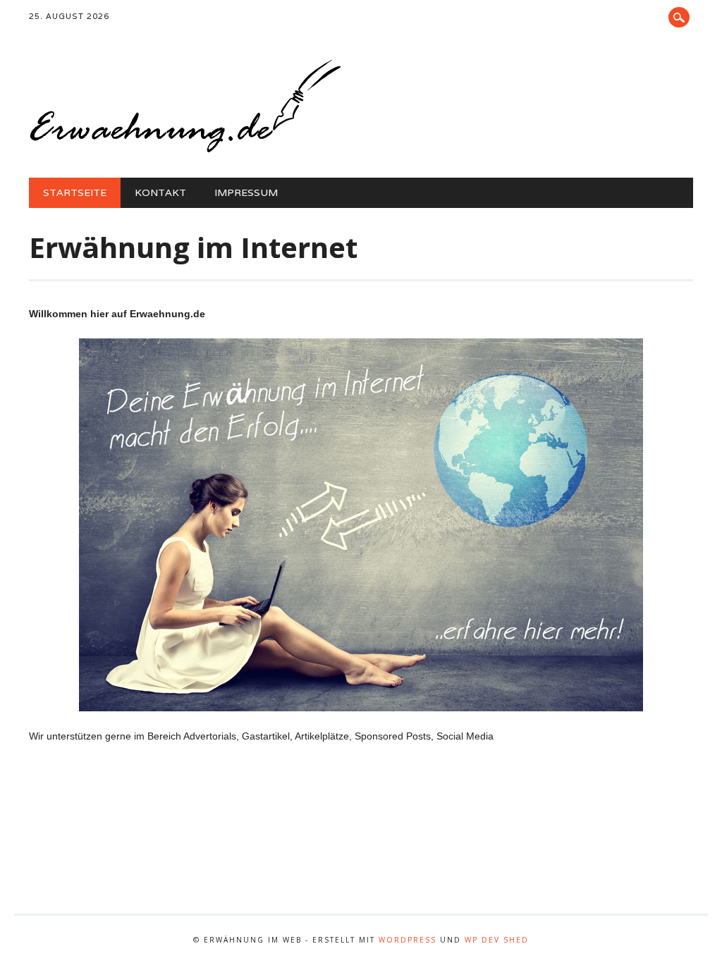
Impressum (246, 192)
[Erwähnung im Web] (185, 148)
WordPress (407, 940)
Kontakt (160, 192)
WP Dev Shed (497, 940)
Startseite (74, 192)
